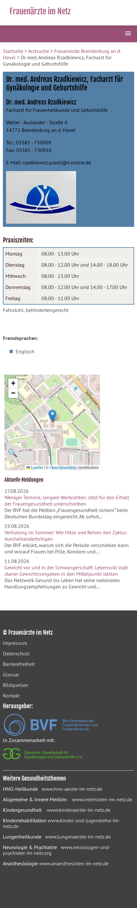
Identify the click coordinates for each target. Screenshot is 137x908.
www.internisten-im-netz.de (102, 799)
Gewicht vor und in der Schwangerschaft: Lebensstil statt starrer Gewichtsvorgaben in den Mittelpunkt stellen (66, 570)
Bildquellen (15, 685)
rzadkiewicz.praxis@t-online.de (57, 162)
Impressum (15, 643)
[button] (52, 415)
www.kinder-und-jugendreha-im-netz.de (61, 823)
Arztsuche (38, 51)
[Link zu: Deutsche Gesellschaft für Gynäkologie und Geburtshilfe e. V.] (43, 761)
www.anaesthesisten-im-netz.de (74, 863)
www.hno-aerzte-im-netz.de (72, 789)
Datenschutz (16, 653)
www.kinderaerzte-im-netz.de (79, 810)
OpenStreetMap (63, 467)
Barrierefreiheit (19, 664)
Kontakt (11, 695)
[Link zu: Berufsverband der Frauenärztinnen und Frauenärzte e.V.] (50, 734)
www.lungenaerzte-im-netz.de (78, 836)
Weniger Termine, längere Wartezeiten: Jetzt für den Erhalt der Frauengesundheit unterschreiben (66, 500)
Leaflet (36, 467)
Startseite (13, 51)
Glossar (11, 674)
